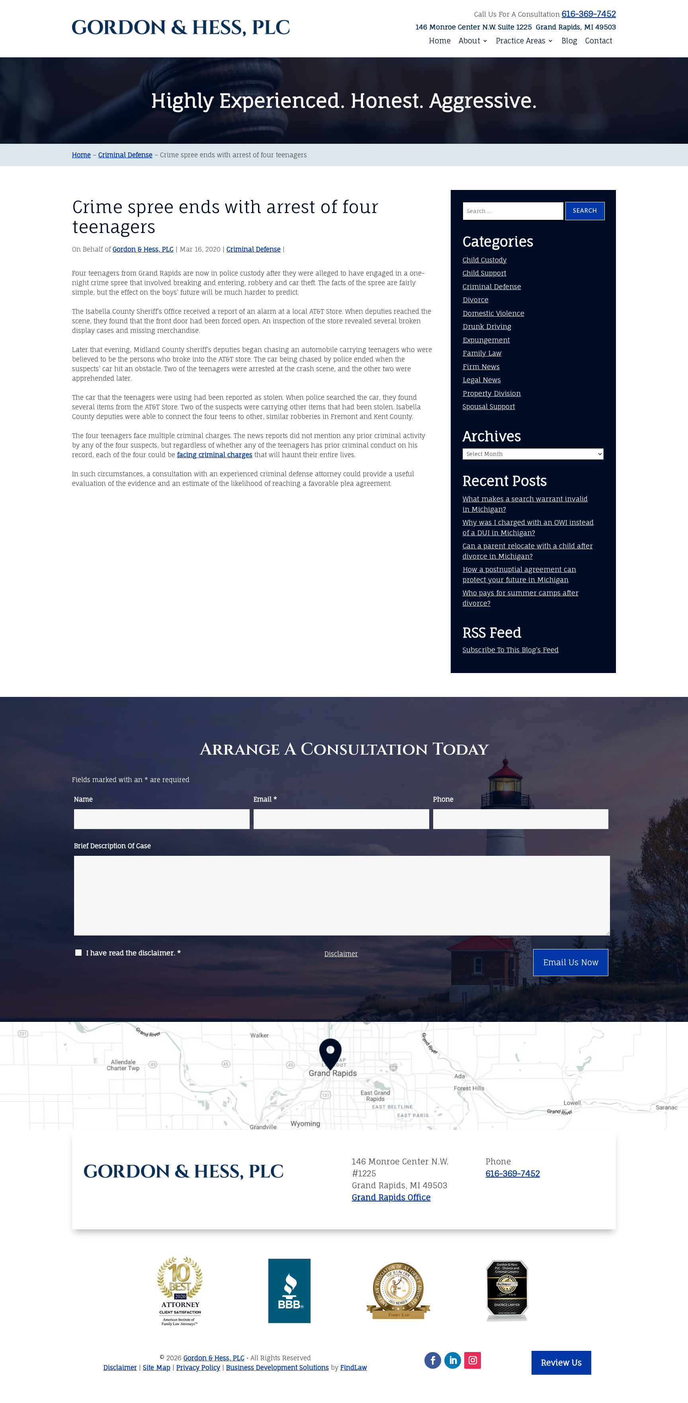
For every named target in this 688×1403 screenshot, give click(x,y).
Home (440, 40)
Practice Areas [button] (520, 40)
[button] (677, 1354)
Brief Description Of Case (112, 846)
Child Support (484, 273)
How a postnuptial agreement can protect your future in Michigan (519, 574)
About (469, 40)
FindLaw (353, 1368)
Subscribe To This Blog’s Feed (511, 650)
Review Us (561, 1363)
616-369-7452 (589, 14)
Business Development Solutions (277, 1368)
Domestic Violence (493, 313)
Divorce (476, 299)
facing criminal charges (214, 455)
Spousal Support (489, 406)
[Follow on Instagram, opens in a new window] (472, 1360)
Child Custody (485, 260)
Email (265, 799)
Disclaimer (341, 954)
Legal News (482, 380)
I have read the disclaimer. (133, 953)
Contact (598, 40)
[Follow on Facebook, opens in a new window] (432, 1360)
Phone (443, 799)
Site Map (156, 1368)
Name (83, 799)
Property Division (492, 393)
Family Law (482, 353)
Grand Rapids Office (391, 1197)
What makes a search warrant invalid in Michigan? (525, 504)
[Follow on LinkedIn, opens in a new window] (452, 1360)
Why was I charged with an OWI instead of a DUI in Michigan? (528, 527)
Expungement (486, 340)
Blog (569, 40)
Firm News (481, 366)
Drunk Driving (487, 326)
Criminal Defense (254, 249)
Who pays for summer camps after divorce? (521, 598)
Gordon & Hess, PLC (143, 249)
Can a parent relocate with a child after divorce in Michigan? (528, 551)
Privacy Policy (198, 1368)
